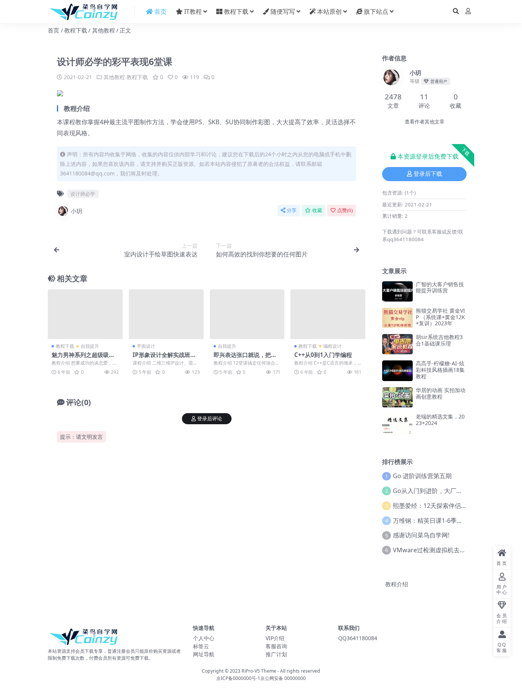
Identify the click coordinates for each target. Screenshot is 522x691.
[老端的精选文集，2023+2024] (397, 424)
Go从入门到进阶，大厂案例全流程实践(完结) (454, 491)
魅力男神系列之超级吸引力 (83, 358)
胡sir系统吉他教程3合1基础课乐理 (439, 340)
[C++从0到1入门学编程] (327, 314)
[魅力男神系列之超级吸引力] (85, 314)
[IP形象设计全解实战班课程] (166, 314)
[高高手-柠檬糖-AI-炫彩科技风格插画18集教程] (397, 370)
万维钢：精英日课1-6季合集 (431, 520)
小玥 (76, 211)
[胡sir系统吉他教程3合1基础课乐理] (397, 344)
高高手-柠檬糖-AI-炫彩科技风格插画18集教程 (440, 370)
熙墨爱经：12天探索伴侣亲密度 (436, 505)
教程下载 (235, 11)
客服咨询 (276, 646)
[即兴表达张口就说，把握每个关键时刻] (247, 314)
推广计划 (276, 654)
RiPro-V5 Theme (259, 671)
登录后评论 (209, 419)
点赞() (345, 210)
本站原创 (329, 11)
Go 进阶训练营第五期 (422, 476)
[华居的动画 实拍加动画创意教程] (397, 397)
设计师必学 (82, 193)
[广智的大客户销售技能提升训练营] (397, 291)
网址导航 (203, 654)
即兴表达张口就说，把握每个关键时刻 (245, 358)
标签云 (201, 646)
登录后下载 (427, 174)
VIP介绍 (275, 638)
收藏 (317, 210)
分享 (292, 210)
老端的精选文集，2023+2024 (440, 420)
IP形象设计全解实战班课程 (164, 358)
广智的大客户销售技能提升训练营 (440, 287)
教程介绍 (396, 584)
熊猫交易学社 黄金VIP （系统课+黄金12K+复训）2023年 (440, 317)
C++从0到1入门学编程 (323, 354)
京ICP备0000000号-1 (238, 678)
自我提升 (90, 346)
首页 (53, 30)
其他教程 (103, 30)
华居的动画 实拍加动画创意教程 (440, 393)
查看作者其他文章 (424, 122)
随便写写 (282, 11)
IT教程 (192, 11)
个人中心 (203, 638)
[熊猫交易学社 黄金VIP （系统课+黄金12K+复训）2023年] (397, 318)
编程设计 (332, 346)
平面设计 (146, 346)
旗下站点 (375, 11)
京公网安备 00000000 (283, 678)
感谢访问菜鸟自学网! (421, 535)
